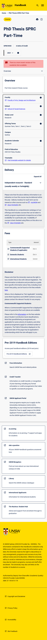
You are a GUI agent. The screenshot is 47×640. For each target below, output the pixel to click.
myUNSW (34, 202)
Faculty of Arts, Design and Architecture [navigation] (21, 100)
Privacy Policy (12, 608)
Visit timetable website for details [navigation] (19, 160)
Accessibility (12, 620)
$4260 (35, 259)
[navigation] (19, 354)
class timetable (12, 205)
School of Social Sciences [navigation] (16, 109)
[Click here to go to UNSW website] (7, 6)
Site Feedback (12, 631)
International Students (18, 259)
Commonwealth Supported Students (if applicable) (20, 249)
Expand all (37, 176)
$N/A (35, 249)
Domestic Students (17, 254)
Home (4, 13)
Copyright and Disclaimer (16, 596)
